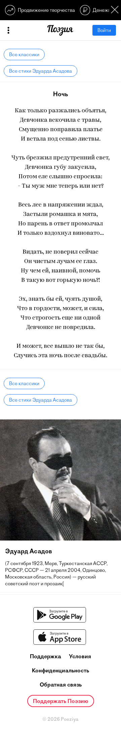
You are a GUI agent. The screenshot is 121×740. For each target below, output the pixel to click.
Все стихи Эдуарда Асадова (40, 71)
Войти (104, 30)
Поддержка (45, 656)
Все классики (24, 54)
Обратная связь (61, 684)
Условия (80, 656)
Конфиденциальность (60, 670)
